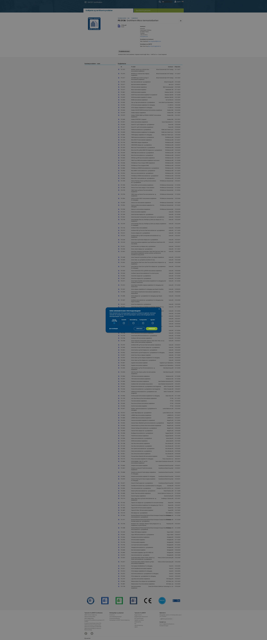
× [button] (159, 309)
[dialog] (133, 320)
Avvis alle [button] (139, 328)
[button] (114, 328)
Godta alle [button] (152, 328)
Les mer (122, 316)
